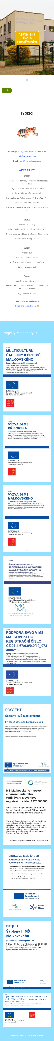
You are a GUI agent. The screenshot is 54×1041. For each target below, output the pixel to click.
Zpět (6, 90)
